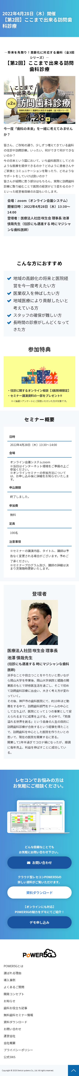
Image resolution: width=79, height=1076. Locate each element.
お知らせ (9, 1001)
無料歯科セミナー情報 (18, 1015)
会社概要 (9, 1043)
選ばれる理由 (12, 973)
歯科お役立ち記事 (15, 1008)
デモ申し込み (39, 922)
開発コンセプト (14, 994)
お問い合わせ (42, 862)
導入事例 (9, 980)
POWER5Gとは (13, 966)
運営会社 (9, 1036)
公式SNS (9, 1057)
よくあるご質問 (14, 987)
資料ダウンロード (39, 892)
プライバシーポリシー (18, 1050)
